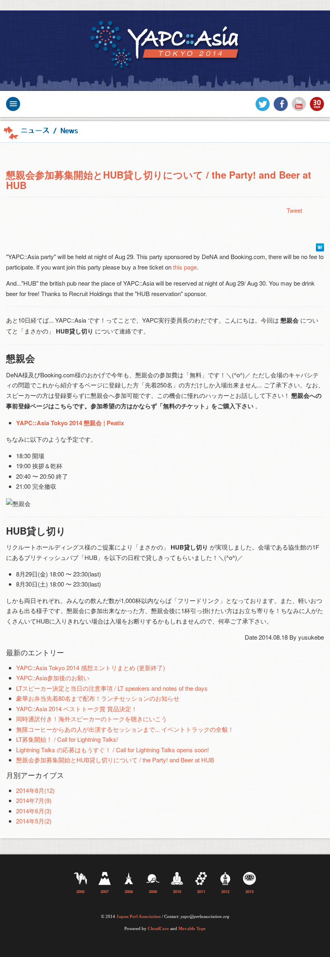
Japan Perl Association (138, 916)
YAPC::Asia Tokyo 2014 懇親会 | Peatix (70, 422)
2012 (225, 891)
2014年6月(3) (34, 811)
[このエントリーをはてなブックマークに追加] (320, 246)
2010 (177, 891)
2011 (201, 891)
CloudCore (158, 928)
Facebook (281, 104)
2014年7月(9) (34, 800)
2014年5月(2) (34, 821)
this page (185, 267)
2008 (129, 891)
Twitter (263, 104)
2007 (105, 891)
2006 (80, 891)
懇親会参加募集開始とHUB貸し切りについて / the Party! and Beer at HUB (158, 180)
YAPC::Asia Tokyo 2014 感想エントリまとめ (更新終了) (90, 667)
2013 (249, 891)
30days (317, 104)
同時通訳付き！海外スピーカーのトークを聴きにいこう (91, 718)
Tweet (294, 210)
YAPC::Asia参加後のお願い (52, 677)
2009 (153, 891)
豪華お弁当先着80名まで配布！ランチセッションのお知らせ (97, 698)
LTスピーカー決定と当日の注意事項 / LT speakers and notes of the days (112, 688)
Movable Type (192, 928)
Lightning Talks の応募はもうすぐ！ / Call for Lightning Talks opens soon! (112, 749)
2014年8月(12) (35, 790)
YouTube (299, 104)
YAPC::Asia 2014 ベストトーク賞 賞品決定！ (76, 708)
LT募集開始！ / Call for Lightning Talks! (67, 739)
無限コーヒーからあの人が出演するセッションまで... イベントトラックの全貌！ (125, 729)
